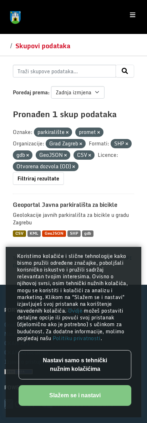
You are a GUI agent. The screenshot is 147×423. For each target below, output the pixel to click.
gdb (87, 233)
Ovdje (76, 311)
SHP (74, 233)
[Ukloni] (67, 132)
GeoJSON (54, 233)
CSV (19, 233)
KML (34, 233)
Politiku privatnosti (77, 338)
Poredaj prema (30, 92)
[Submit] (125, 71)
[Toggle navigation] (132, 15)
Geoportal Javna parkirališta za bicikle (65, 204)
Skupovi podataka (42, 46)
